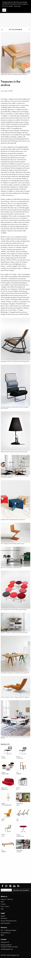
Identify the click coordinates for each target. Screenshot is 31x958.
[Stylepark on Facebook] (2, 886)
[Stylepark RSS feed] (18, 886)
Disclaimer (4, 918)
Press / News (5, 906)
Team (2, 901)
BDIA (2, 935)
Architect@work (5, 933)
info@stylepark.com (7, 949)
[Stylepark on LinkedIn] (14, 886)
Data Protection (5, 923)
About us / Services (7, 899)
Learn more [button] (17, 6)
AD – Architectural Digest (8, 930)
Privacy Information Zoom (9, 921)
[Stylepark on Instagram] (6, 886)
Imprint (3, 916)
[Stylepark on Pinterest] (10, 886)
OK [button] (4, 10)
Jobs (2, 909)
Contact (3, 904)
